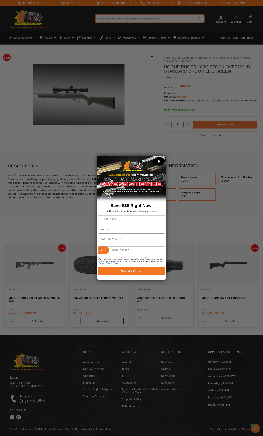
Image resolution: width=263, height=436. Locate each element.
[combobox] (103, 250)
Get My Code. (131, 271)
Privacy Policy (105, 263)
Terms (115, 263)
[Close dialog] (159, 161)
